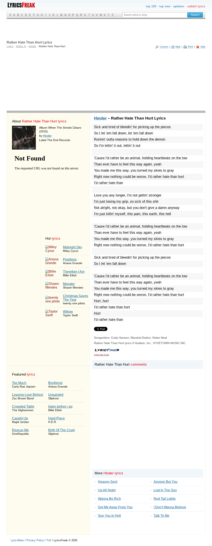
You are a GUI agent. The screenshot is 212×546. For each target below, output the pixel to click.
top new (164, 6)
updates (178, 6)
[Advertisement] (106, 80)
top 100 (151, 6)
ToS (48, 540)
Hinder (47, 135)
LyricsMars (17, 540)
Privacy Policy (35, 540)
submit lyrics (196, 6)
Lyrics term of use (101, 355)
